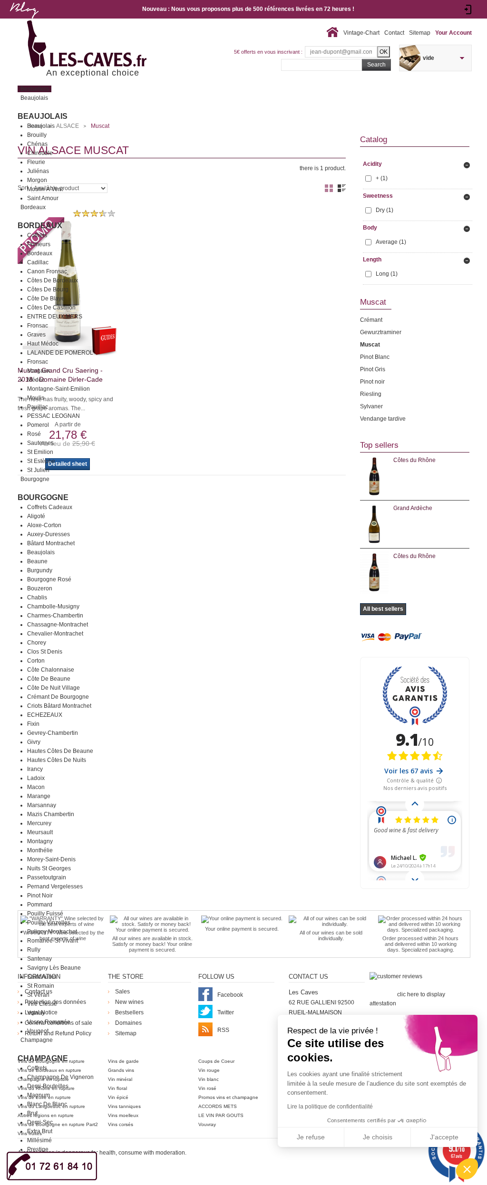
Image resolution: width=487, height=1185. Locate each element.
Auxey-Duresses (48, 534)
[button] (467, 1168)
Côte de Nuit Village (53, 687)
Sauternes (40, 443)
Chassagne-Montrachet (57, 624)
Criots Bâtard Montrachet (59, 706)
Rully (33, 949)
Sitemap (419, 32)
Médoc (36, 379)
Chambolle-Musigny (53, 606)
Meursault (40, 832)
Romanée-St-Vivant (52, 940)
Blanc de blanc (47, 1104)
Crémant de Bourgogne (58, 697)
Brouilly (37, 135)
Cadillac (38, 262)
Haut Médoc (42, 343)
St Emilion (40, 452)
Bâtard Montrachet (51, 543)
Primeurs (38, 244)
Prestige (38, 1149)
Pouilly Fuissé (45, 913)
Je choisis (377, 1137)
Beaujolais (43, 116)
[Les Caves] (106, 45)
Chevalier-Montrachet (55, 633)
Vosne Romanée (48, 1022)
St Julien (38, 470)
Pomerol (38, 425)
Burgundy (39, 570)
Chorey (36, 642)
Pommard (39, 904)
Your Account (453, 32)
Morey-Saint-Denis (51, 859)
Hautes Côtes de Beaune (60, 751)
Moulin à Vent (45, 189)
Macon (36, 787)
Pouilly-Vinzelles (48, 922)
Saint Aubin (42, 976)
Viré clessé (42, 1004)
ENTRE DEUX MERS (54, 316)
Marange (38, 796)
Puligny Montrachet (52, 931)
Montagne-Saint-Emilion (58, 388)
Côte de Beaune (48, 678)
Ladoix (36, 778)
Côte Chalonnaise (50, 669)
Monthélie (40, 850)
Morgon (37, 180)
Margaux (38, 370)
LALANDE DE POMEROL (60, 352)
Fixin (33, 724)
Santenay (39, 958)
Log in (468, 9)
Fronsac (37, 325)
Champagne (43, 1058)
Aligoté (36, 516)
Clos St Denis (44, 651)
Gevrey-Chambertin (52, 733)
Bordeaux (40, 226)
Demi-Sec (40, 1122)
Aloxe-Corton (44, 525)
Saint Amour (42, 198)
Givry (33, 742)
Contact (394, 32)
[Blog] (24, 20)
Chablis (37, 597)
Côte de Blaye (46, 298)
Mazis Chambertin (50, 814)
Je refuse (311, 1137)
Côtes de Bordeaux (52, 280)
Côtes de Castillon (51, 307)
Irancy (35, 769)
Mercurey (39, 823)
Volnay (36, 1013)
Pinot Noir (40, 895)
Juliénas (38, 171)
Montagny (40, 841)
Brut (32, 1113)
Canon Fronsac (47, 271)
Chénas (37, 144)
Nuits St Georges (49, 868)
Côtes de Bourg (47, 289)
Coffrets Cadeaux (49, 507)
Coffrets (37, 235)
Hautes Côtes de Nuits (56, 760)
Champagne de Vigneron (60, 1077)
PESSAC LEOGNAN (53, 416)
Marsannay (41, 805)
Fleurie (36, 162)
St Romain (40, 986)
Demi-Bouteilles (47, 1086)
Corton (36, 660)
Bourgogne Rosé (49, 579)
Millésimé (39, 1140)
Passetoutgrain (46, 877)
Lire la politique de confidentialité (330, 1106)
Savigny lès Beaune (54, 967)
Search (376, 64)
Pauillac (37, 407)
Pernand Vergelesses (55, 886)
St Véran (38, 995)
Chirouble (40, 153)
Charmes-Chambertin (55, 615)
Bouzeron (39, 588)
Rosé (34, 434)
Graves (36, 334)
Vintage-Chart (361, 32)
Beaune (37, 561)
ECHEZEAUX (44, 715)
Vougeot (38, 1031)
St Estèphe (41, 461)
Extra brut (39, 1131)
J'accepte (444, 1137)
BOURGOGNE (43, 497)
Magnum (38, 1095)
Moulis (35, 398)
